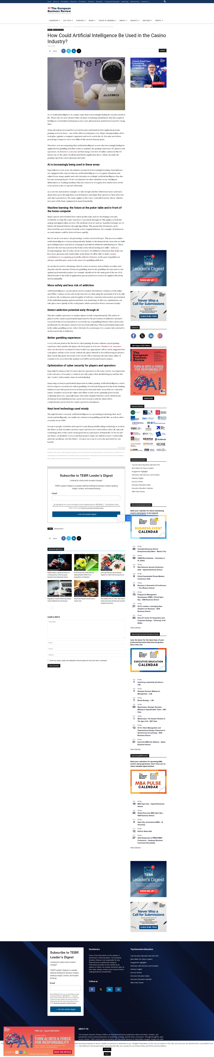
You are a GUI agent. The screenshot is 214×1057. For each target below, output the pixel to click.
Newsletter (99, 1)
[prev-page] (48, 607)
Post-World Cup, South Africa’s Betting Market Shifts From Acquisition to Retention (84, 575)
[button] (165, 1)
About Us (56, 1)
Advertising (125, 1)
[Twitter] (68, 51)
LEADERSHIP (53, 20)
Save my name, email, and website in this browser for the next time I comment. (78, 660)
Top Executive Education (112, 1)
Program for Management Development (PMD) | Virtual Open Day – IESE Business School (150, 597)
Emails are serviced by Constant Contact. (92, 508)
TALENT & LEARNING (106, 20)
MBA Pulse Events (138, 491)
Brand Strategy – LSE (146, 700)
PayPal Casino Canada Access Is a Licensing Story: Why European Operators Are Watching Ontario (58, 575)
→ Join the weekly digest (86, 514)
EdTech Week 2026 (145, 831)
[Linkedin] (74, 51)
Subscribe (91, 1)
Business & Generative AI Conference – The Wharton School (152, 586)
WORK (91, 20)
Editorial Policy (134, 1)
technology (96, 356)
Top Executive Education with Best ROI (146, 465)
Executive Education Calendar (142, 488)
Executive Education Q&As (141, 485)
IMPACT (122, 20)
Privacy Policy (52, 1046)
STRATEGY (80, 20)
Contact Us (144, 1)
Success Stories (137, 481)
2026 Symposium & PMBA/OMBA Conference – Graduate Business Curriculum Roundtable (150, 840)
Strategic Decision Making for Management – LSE (149, 692)
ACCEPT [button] (107, 1049)
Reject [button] (107, 1054)
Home (49, 1)
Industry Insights (138, 478)
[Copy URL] (79, 51)
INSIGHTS (134, 20)
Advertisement (58, 529)
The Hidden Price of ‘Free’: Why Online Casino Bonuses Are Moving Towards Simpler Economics (113, 601)
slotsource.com (66, 152)
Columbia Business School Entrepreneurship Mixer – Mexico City (152, 550)
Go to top (121, 447)
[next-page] (52, 607)
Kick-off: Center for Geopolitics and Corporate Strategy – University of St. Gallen (152, 620)
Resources (73, 1)
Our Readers (64, 1)
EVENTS (158, 20)
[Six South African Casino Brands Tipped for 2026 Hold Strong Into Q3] (113, 562)
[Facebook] (63, 51)
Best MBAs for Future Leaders (143, 468)
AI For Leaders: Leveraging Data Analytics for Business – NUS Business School (150, 608)
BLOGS (56, 27)
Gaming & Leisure (65, 27)
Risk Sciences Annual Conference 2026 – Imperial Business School (150, 568)
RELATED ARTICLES (56, 549)
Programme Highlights (140, 471)
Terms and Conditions (70, 1046)
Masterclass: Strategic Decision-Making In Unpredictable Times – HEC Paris (152, 709)
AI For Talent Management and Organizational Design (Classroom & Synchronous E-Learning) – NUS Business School (151, 731)
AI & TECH (67, 20)
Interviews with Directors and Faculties (146, 475)
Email (54, 493)
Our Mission (82, 1)
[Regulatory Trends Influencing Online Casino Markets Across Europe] (59, 588)
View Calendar (135, 628)
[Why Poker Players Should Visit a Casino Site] (86, 588)
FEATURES (146, 20)
